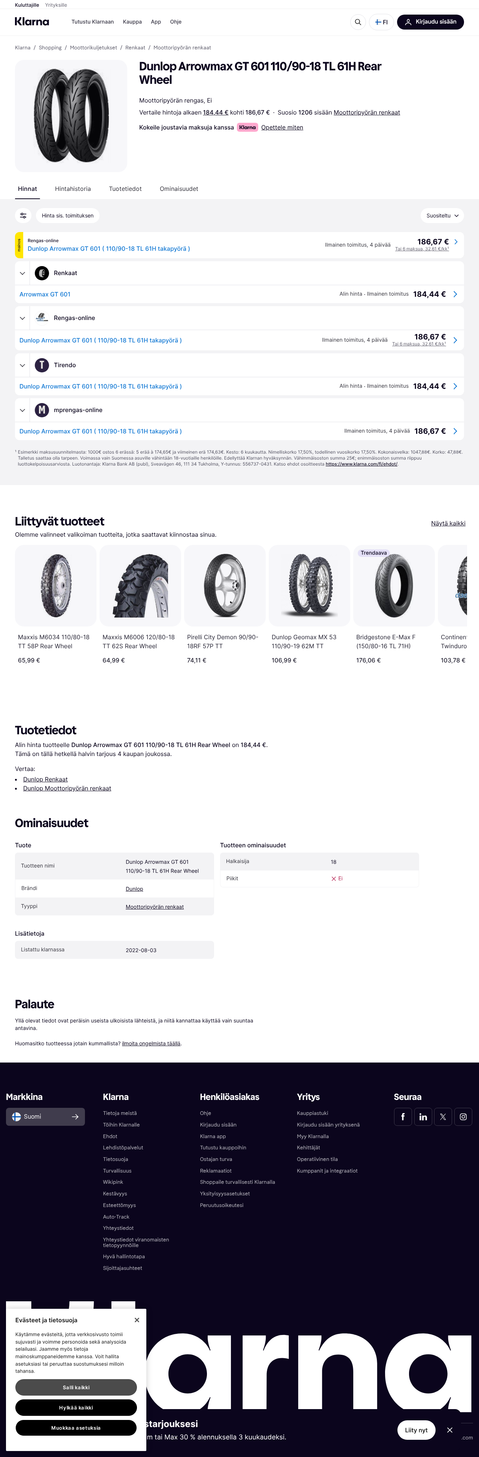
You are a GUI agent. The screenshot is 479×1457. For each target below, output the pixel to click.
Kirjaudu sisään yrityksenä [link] (328, 1125)
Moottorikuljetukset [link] (93, 48)
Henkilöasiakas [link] (229, 1097)
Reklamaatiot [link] (215, 1171)
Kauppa (132, 22)
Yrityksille (56, 5)
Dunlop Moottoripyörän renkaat (67, 788)
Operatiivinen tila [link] (317, 1159)
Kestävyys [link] (115, 1194)
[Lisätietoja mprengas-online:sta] (22, 410)
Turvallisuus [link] (117, 1171)
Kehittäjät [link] (308, 1147)
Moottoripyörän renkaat (367, 112)
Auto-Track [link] (116, 1217)
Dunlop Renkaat (45, 779)
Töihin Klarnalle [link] (121, 1125)
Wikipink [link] (113, 1182)
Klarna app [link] (213, 1136)
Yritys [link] (308, 1097)
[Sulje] (137, 1320)
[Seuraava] (453, 604)
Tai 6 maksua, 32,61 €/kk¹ (422, 249)
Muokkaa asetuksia (76, 1428)
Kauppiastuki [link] (312, 1113)
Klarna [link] (22, 48)
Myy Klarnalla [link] (313, 1136)
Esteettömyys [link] (119, 1205)
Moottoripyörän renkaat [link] (182, 48)
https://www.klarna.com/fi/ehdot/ (361, 464)
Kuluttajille (27, 5)
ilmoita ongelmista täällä (151, 1043)
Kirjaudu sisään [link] (218, 1125)
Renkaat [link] (135, 48)
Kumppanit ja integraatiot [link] (327, 1171)
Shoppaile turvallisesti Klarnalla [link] (237, 1182)
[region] (76, 1380)
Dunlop (134, 889)
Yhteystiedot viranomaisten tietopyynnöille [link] (136, 1243)
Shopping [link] (50, 48)
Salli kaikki (76, 1387)
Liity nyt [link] (416, 1430)
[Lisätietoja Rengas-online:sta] (22, 318)
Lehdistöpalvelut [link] (123, 1147)
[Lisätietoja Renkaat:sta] (22, 273)
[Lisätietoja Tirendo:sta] (22, 365)
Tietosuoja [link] (115, 1159)
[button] (381, 22)
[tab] (27, 188)
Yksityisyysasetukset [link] (225, 1194)
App (156, 22)
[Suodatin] (23, 215)
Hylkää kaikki (76, 1408)
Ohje (175, 22)
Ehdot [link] (110, 1136)
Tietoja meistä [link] (120, 1113)
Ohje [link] (205, 1113)
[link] (403, 1117)
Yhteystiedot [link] (118, 1228)
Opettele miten (282, 127)
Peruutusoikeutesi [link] (221, 1205)
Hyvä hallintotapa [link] (124, 1256)
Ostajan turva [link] (216, 1159)
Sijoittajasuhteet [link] (122, 1268)
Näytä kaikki (448, 523)
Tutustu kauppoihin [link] (223, 1147)
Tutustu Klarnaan (92, 22)
